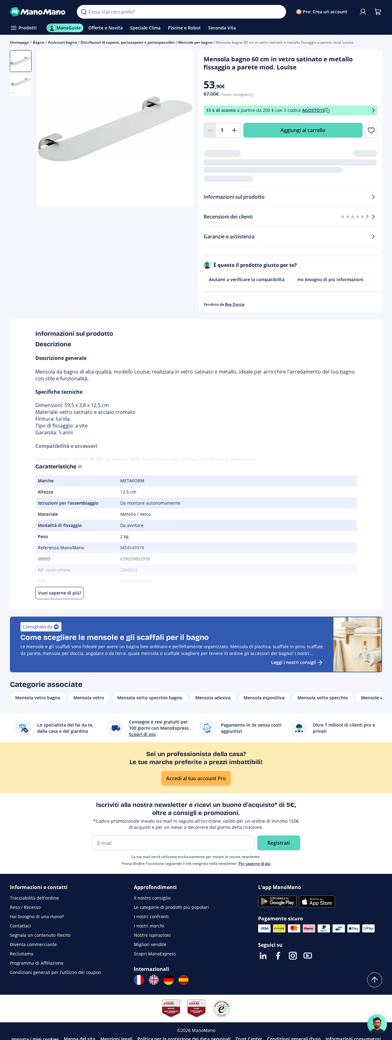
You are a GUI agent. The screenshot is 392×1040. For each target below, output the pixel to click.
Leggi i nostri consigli (293, 662)
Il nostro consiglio (152, 898)
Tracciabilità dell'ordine (34, 898)
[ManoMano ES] (183, 980)
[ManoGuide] (377, 1024)
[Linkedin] (263, 956)
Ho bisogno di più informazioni (330, 279)
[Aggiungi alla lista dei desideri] (371, 130)
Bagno (38, 42)
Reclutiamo (21, 954)
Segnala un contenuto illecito (40, 935)
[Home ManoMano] (38, 12)
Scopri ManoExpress (155, 954)
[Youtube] (308, 956)
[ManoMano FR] (139, 980)
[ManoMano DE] (169, 980)
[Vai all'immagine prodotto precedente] (49, 129)
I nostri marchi (149, 926)
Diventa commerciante (33, 944)
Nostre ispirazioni (152, 935)
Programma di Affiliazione (37, 963)
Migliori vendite (150, 944)
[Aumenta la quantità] (234, 130)
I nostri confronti (151, 916)
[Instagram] (293, 956)
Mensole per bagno (195, 42)
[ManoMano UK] (154, 980)
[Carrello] (378, 12)
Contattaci (20, 926)
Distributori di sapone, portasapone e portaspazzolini (127, 42)
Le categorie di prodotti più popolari (171, 907)
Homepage (19, 42)
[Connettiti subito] (363, 12)
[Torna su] (374, 979)
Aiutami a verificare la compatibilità (246, 279)
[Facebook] (278, 956)
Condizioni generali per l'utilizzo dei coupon (55, 972)
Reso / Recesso (25, 907)
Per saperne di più (255, 863)
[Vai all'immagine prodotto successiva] (181, 129)
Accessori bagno (62, 42)
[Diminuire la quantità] (210, 130)
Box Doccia (234, 304)
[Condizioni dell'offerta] (373, 110)
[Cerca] (83, 11)
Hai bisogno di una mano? (37, 916)
